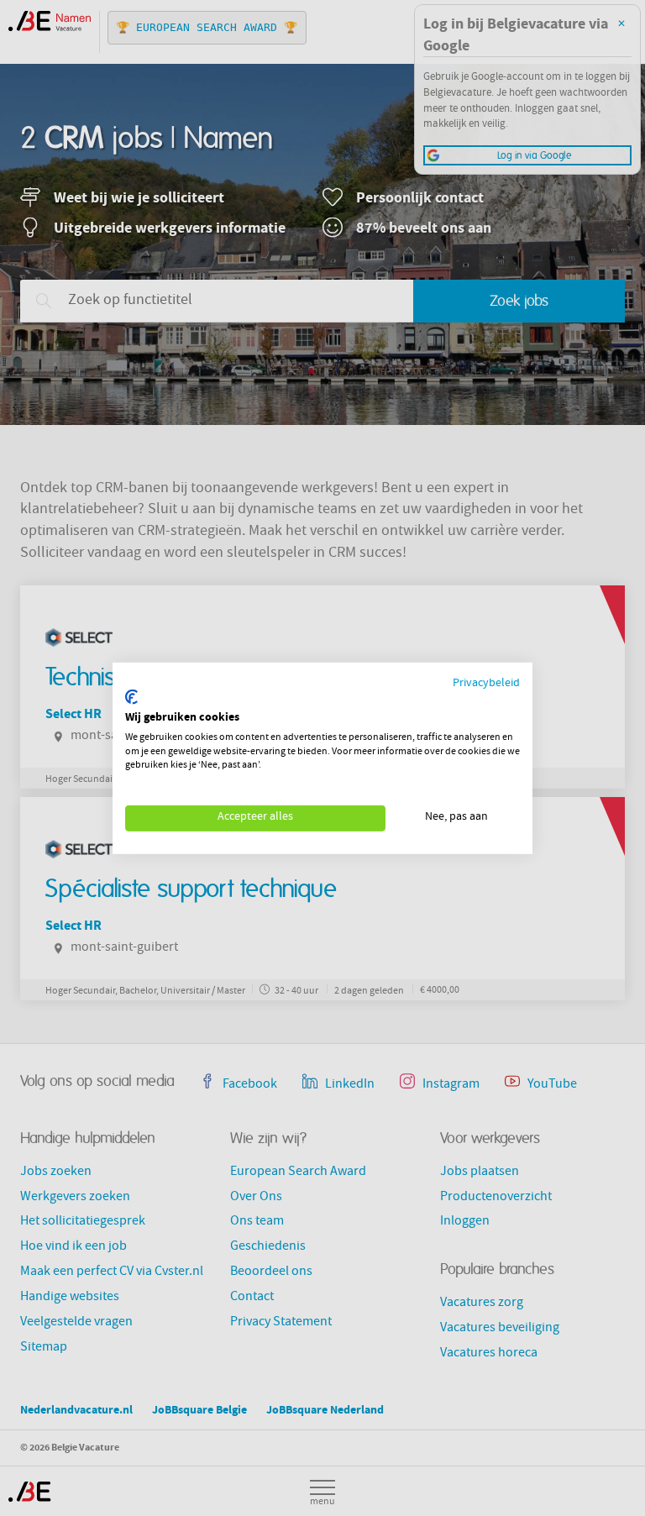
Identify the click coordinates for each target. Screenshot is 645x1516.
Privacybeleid (486, 683)
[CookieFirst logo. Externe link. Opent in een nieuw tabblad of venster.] (131, 697)
